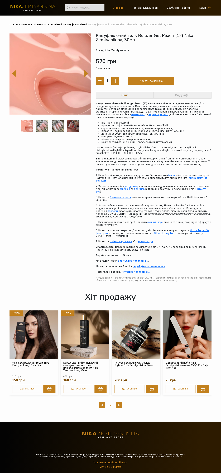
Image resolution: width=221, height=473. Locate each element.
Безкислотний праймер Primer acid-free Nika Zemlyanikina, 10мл (185, 364)
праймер (139, 189)
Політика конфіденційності (110, 462)
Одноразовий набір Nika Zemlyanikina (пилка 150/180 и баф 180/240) (135, 365)
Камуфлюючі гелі (76, 24)
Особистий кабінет (178, 8)
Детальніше (27, 389)
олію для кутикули (121, 241)
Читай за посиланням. (136, 272)
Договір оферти (110, 467)
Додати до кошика (151, 81)
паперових (138, 114)
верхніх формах (158, 114)
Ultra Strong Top (164, 233)
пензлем (112, 211)
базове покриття (120, 197)
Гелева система (33, 24)
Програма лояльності (145, 8)
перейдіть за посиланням (149, 266)
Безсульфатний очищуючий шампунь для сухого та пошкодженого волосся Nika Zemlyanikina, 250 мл (29, 366)
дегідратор (131, 186)
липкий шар (154, 222)
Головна (14, 24)
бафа (171, 175)
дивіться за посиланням (133, 261)
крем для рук (145, 241)
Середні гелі (54, 24)
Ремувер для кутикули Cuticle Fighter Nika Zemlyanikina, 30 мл (82, 364)
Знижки (118, 8)
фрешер (125, 189)
